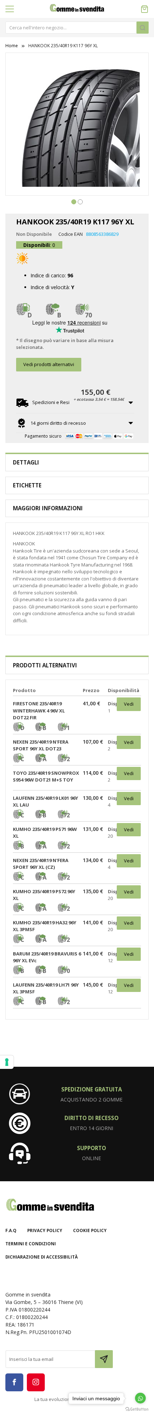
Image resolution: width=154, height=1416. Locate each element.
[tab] (77, 462)
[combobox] (77, 27)
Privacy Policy (44, 1230)
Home (11, 46)
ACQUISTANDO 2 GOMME (91, 1099)
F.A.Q (10, 1230)
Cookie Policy (90, 1230)
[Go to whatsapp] (140, 1398)
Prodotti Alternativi (45, 665)
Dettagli (26, 462)
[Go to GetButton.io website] (136, 1409)
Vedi (129, 704)
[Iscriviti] (104, 1359)
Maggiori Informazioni (48, 508)
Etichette (27, 485)
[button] (74, 201)
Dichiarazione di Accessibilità (41, 1257)
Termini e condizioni (30, 1243)
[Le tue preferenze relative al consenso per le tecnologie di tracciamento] (7, 1062)
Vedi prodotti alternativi (48, 364)
